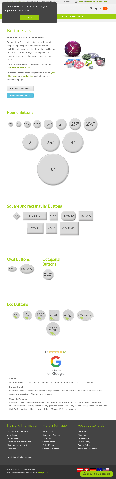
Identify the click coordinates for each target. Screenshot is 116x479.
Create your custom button (19, 442)
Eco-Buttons (62, 16)
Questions (11, 449)
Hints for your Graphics (17, 431)
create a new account (96, 2)
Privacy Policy (84, 442)
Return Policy (84, 445)
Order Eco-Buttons (50, 449)
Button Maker (13, 438)
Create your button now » (20, 95)
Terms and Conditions (87, 449)
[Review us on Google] (56, 365)
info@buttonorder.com (16, 2)
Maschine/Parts (76, 16)
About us (82, 435)
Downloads (12, 435)
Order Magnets (49, 445)
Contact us (82, 431)
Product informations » (21, 88)
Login (80, 2)
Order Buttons (48, 442)
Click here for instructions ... (19, 68)
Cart (101, 8)
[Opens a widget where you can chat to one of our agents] (96, 474)
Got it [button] (29, 18)
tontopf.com (43, 473)
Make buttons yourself (17, 445)
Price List (46, 438)
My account (47, 431)
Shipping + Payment (51, 435)
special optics (27, 76)
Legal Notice (83, 438)
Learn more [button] (23, 10)
